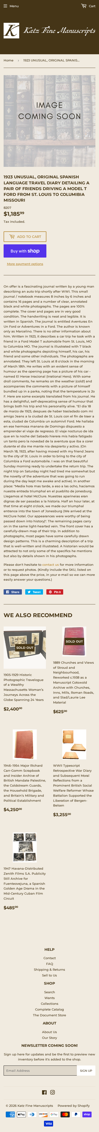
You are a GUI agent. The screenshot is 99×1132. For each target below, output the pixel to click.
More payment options (25, 264)
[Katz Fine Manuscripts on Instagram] (52, 1093)
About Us (49, 1032)
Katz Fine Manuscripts (35, 1106)
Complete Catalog (49, 1009)
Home (8, 60)
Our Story (49, 1038)
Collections (49, 1004)
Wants (49, 998)
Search (49, 992)
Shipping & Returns (49, 969)
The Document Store (49, 1015)
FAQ (49, 964)
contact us (50, 564)
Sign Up (86, 1070)
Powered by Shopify (74, 1106)
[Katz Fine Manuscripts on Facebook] (44, 1093)
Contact (49, 958)
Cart (91, 6)
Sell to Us (49, 975)
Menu (14, 6)
